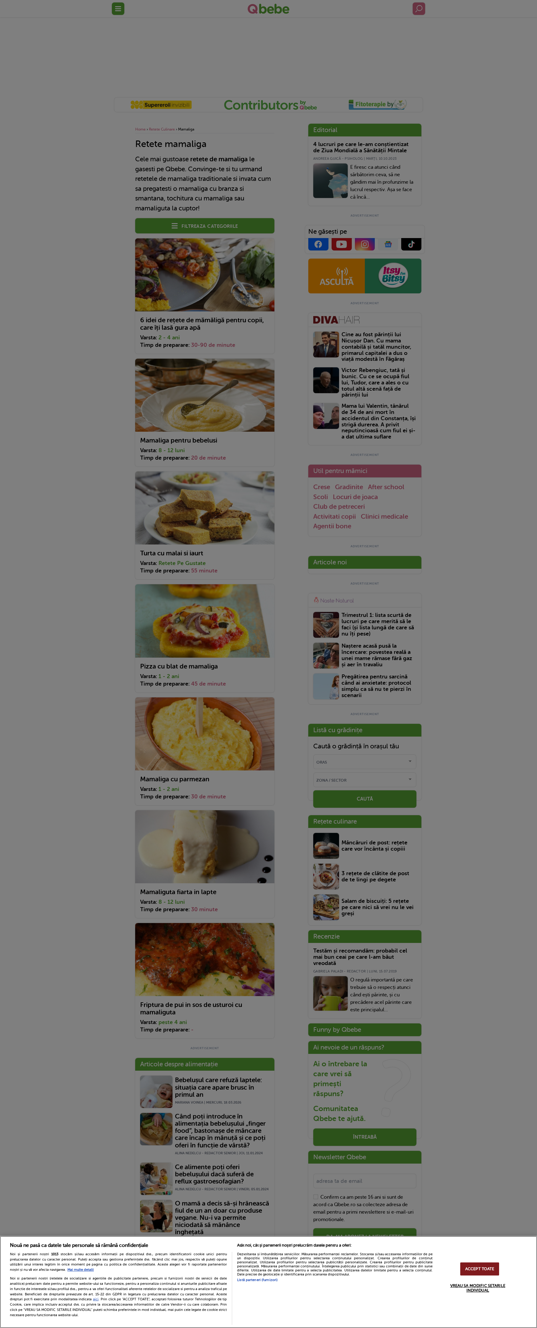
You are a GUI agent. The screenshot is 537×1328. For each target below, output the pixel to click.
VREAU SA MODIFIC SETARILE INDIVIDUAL (477, 1288)
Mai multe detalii (80, 1270)
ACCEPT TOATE (479, 1268)
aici (96, 1299)
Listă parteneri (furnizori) (257, 1280)
